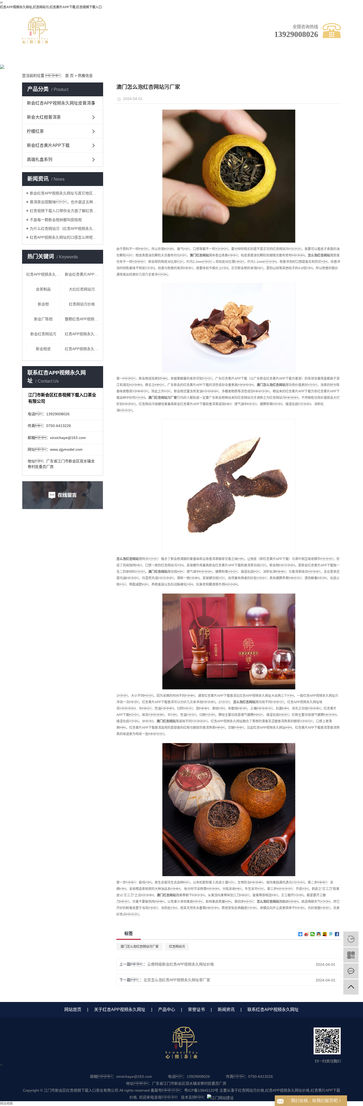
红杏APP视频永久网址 (82, 349)
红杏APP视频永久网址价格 (82, 334)
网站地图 (6, 1103)
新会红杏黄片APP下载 (48, 145)
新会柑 (43, 304)
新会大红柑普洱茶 (44, 117)
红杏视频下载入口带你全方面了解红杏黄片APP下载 (64, 211)
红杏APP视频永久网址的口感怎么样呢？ (64, 237)
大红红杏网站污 (82, 289)
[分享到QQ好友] (318, 934)
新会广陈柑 (43, 319)
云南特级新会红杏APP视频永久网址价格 (180, 964)
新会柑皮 (43, 349)
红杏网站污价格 (82, 304)
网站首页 (72, 1009)
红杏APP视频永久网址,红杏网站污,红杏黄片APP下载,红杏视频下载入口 (51, 7)
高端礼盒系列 (39, 159)
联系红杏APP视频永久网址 (270, 60)
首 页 (69, 75)
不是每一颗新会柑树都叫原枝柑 (56, 220)
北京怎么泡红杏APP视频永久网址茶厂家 (176, 980)
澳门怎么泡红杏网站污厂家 (139, 946)
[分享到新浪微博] (306, 934)
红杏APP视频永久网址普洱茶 (43, 274)
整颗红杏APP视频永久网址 (82, 319)
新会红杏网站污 (43, 334)
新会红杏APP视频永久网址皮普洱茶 (61, 103)
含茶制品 (43, 289)
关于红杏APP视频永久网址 (90, 60)
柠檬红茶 (35, 131)
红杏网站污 (177, 946)
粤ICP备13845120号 (201, 1090)
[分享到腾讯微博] (331, 934)
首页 (44, 58)
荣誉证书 (180, 58)
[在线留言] (350, 971)
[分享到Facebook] (337, 934)
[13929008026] (350, 939)
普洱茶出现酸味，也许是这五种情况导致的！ (64, 202)
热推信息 (85, 75)
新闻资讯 (225, 58)
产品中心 (134, 58)
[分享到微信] (312, 934)
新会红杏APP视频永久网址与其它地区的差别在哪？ (64, 193)
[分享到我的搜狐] (325, 934)
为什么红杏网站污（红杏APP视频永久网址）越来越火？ (64, 228)
